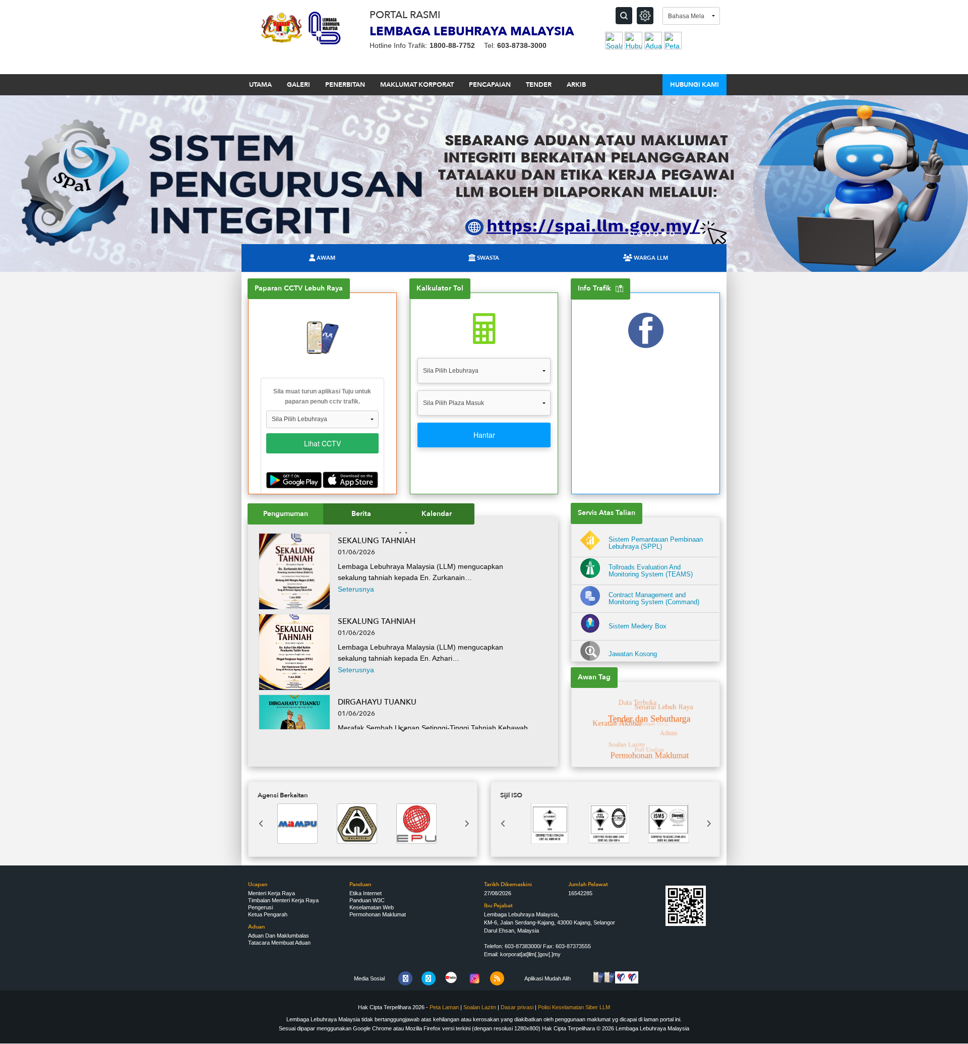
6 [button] (672, 234)
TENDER (539, 84)
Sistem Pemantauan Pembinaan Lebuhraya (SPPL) (656, 543)
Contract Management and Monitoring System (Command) (654, 599)
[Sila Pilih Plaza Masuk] (484, 406)
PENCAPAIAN (490, 84)
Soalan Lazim (479, 1007)
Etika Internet (365, 893)
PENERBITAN (345, 84)
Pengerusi (260, 907)
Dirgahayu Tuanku (377, 702)
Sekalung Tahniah (376, 541)
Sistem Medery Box (638, 626)
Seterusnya (356, 589)
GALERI (298, 84)
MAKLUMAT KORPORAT (417, 84)
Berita (361, 513)
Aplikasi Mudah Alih (547, 978)
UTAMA (260, 84)
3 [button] (647, 234)
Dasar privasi (518, 1007)
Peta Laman (444, 1007)
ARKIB (576, 84)
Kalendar (436, 513)
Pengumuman (285, 513)
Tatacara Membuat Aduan (279, 943)
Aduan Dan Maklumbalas (278, 936)
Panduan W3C (367, 900)
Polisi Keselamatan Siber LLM (574, 1007)
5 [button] (664, 234)
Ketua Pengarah (267, 914)
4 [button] (655, 234)
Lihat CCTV (322, 443)
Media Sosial (369, 978)
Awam (326, 258)
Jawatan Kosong (633, 654)
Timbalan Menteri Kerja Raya (283, 900)
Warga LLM (651, 258)
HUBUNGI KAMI (694, 84)
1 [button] (631, 234)
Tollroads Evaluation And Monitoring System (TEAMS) (651, 571)
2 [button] (639, 234)
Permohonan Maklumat (377, 914)
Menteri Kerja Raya (271, 893)
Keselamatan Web (371, 907)
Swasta (488, 258)
